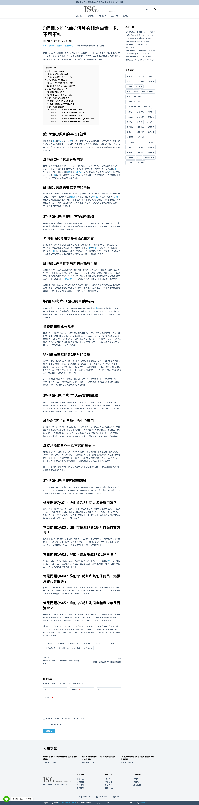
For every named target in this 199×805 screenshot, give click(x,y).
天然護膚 (140, 117)
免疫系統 (74, 197)
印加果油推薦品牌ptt (134, 97)
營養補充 (140, 127)
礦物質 (79, 172)
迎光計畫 (108, 779)
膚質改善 (140, 152)
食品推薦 (140, 163)
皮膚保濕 (130, 137)
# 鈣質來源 (98, 643)
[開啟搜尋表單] (155, 9)
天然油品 (140, 112)
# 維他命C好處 (49, 648)
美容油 (151, 142)
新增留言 (49, 698)
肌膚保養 (108, 785)
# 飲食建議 (76, 648)
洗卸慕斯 (139, 122)
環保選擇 (140, 132)
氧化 (116, 169)
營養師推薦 (138, 779)
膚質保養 (130, 152)
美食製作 (151, 147)
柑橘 (54, 175)
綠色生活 (140, 137)
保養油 (150, 76)
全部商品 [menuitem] (91, 16)
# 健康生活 (60, 643)
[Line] (6, 799)
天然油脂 (151, 112)
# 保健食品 (48, 643)
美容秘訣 (130, 147)
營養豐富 (151, 127)
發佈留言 (48, 731)
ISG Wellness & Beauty (67, 803)
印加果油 (139, 86)
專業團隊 (80, 788)
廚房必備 (151, 117)
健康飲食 (151, 81)
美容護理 (140, 147)
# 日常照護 (110, 643)
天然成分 (130, 112)
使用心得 (130, 76)
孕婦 (109, 561)
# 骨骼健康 (87, 643)
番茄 (89, 248)
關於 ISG (80, 779)
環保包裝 (130, 132)
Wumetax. (143, 803)
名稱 (47, 689)
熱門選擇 (130, 127)
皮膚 (116, 197)
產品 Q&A (109, 788)
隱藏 (55, 68)
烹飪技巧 (149, 122)
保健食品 (140, 76)
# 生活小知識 (64, 648)
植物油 (129, 122)
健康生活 (130, 81)
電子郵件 (76, 689)
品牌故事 (80, 782)
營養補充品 (69, 279)
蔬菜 (95, 248)
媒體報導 (137, 782)
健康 (54, 141)
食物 (111, 172)
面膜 (138, 157)
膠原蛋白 (96, 197)
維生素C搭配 (70, 41)
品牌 (96, 308)
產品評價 (151, 132)
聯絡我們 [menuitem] (126, 16)
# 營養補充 (88, 648)
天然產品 (130, 117)
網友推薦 (141, 142)
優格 (54, 251)
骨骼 (69, 172)
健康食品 (140, 81)
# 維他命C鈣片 (73, 643)
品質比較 (147, 107)
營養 (59, 141)
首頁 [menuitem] (71, 16)
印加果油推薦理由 (133, 102)
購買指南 (130, 157)
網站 (100, 689)
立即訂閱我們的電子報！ (54, 725)
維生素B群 (130, 142)
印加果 (129, 86)
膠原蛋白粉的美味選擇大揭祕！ (138, 44)
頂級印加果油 (149, 157)
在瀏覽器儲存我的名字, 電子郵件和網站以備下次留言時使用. (66, 719)
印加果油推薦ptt (148, 91)
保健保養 (108, 782)
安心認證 (80, 785)
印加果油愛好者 (132, 91)
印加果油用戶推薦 (133, 107)
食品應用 (130, 163)
